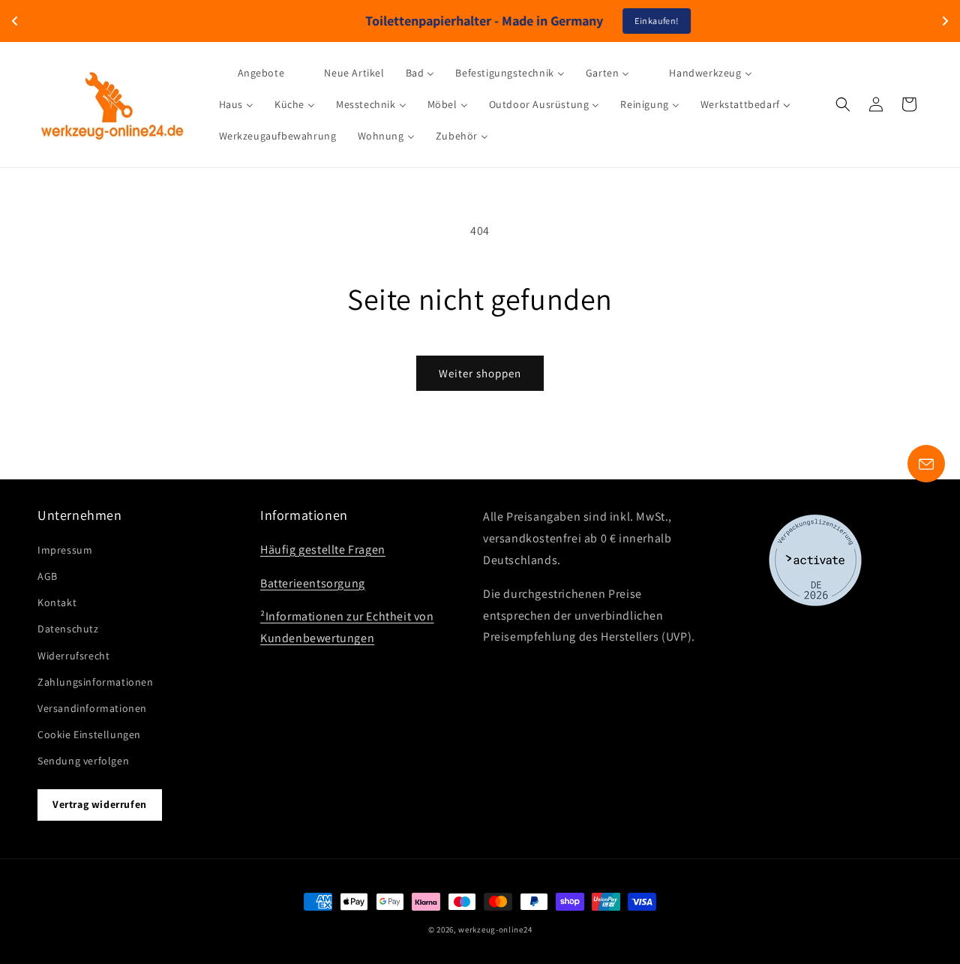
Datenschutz (68, 628)
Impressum (65, 550)
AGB (48, 576)
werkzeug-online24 (495, 929)
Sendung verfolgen (83, 760)
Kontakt (57, 602)
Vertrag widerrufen (99, 804)
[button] (843, 104)
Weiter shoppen (480, 373)
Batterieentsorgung (312, 583)
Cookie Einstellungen (89, 734)
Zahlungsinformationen (96, 682)
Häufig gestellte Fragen (323, 549)
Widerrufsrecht (74, 655)
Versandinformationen (92, 708)
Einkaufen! (608, 20)
